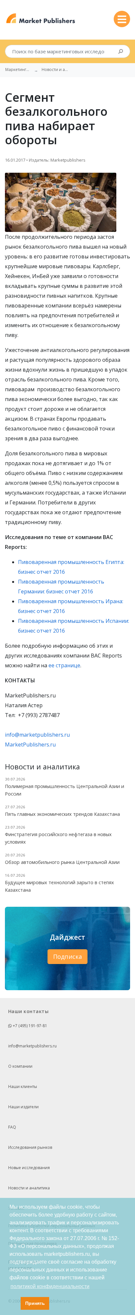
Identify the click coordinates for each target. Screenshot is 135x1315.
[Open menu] (122, 19)
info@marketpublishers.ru (37, 734)
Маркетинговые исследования (18, 70)
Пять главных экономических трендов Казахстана (62, 814)
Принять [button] (35, 1303)
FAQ (12, 1127)
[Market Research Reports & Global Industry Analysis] (41, 18)
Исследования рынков (30, 1147)
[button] (14, 1303)
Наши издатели (23, 1107)
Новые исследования (29, 1167)
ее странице (64, 665)
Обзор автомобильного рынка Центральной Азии (62, 862)
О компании (20, 1066)
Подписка (67, 956)
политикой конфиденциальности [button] (49, 1286)
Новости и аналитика (29, 1188)
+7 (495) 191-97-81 (29, 1025)
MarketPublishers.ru (30, 744)
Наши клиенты (22, 1086)
